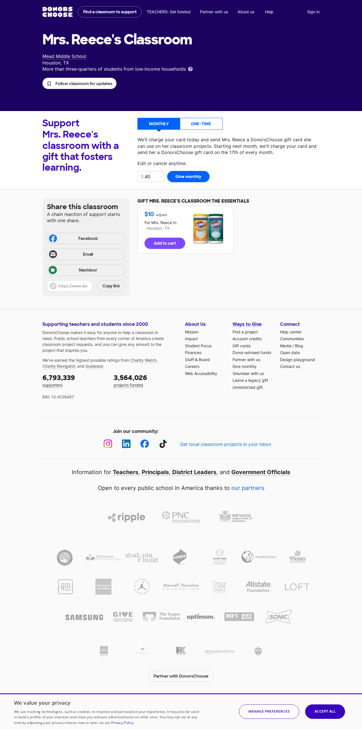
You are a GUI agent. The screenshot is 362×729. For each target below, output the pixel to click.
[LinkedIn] (126, 444)
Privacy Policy (122, 722)
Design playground (297, 359)
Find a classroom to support (110, 11)
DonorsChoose (57, 12)
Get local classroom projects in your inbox (225, 444)
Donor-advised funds (251, 352)
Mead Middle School (64, 56)
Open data (290, 352)
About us (246, 11)
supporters (58, 380)
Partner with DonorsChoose (181, 676)
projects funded (130, 380)
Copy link (111, 285)
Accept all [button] (325, 711)
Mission (192, 331)
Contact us (290, 366)
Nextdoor (88, 270)
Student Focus (198, 345)
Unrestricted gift (247, 387)
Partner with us (214, 11)
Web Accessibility (201, 373)
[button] (79, 83)
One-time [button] (201, 123)
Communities (292, 338)
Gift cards (241, 345)
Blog (299, 345)
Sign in (313, 11)
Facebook (88, 238)
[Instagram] (108, 444)
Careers (192, 366)
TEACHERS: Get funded (169, 11)
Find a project (245, 331)
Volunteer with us (248, 373)
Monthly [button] (159, 123)
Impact (191, 338)
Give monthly (244, 366)
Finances (193, 352)
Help (269, 11)
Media (285, 345)
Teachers (125, 472)
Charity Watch (143, 360)
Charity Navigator (58, 366)
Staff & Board (197, 359)
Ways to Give (247, 324)
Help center (290, 331)
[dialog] (181, 711)
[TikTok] (163, 444)
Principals (155, 472)
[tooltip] (190, 68)
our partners (247, 488)
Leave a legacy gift (250, 380)
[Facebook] (145, 444)
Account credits (247, 338)
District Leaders (194, 472)
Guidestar (94, 366)
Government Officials (260, 472)
